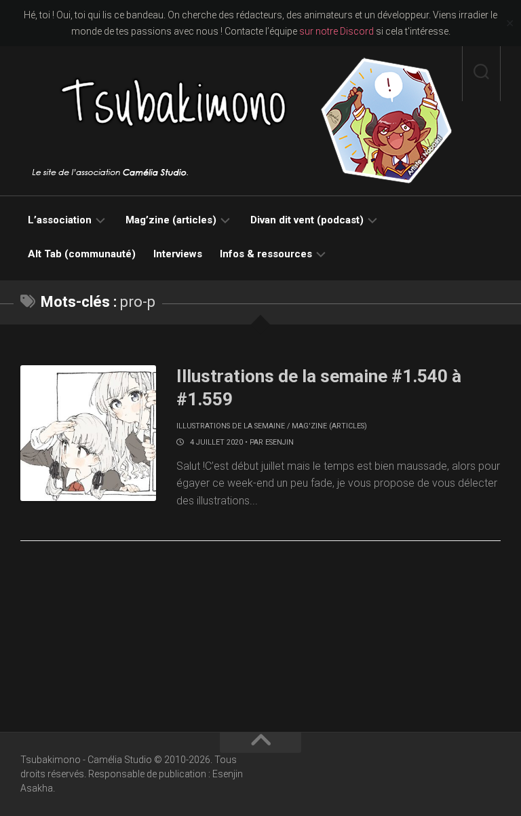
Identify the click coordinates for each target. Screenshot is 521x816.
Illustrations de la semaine (230, 426)
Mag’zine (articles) (171, 220)
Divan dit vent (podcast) (307, 220)
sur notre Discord (336, 31)
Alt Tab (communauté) (82, 254)
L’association (60, 220)
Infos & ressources (266, 254)
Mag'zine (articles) (329, 426)
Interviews (177, 254)
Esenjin (279, 442)
